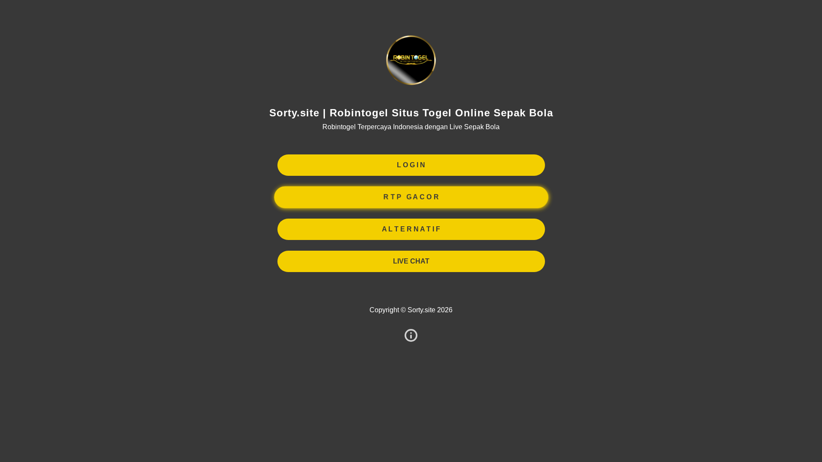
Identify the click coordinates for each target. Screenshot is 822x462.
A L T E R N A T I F (411, 229)
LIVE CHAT (411, 261)
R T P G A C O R (411, 197)
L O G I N (411, 165)
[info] (411, 336)
